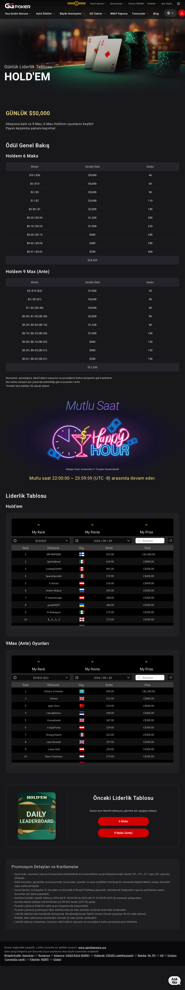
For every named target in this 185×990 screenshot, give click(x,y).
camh (21, 959)
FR (153, 955)
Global (57, 959)
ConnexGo (11, 959)
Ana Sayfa (166, 3)
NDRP (44, 959)
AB (162, 955)
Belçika (142, 955)
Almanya (59, 955)
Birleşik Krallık (12, 955)
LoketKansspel (124, 955)
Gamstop (28, 955)
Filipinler (35, 959)
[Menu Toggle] (178, 3)
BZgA (77, 955)
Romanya (44, 955)
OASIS (69, 955)
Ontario (172, 955)
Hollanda (99, 955)
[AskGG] (174, 980)
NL (149, 955)
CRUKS (110, 955)
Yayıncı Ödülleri (136, 3)
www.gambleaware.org (92, 947)
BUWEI (85, 955)
